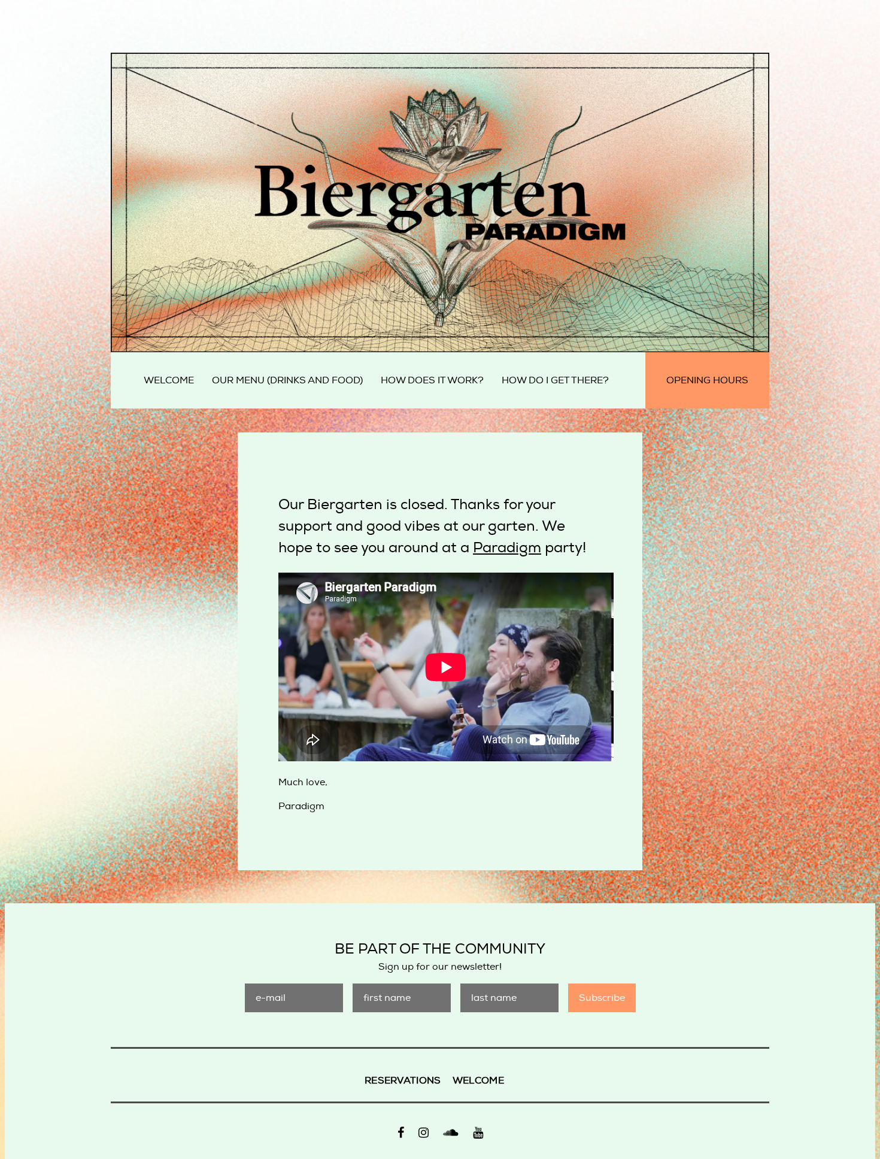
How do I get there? (555, 380)
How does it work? (432, 380)
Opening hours (707, 380)
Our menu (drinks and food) (287, 380)
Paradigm (507, 547)
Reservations (403, 1081)
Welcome (169, 380)
